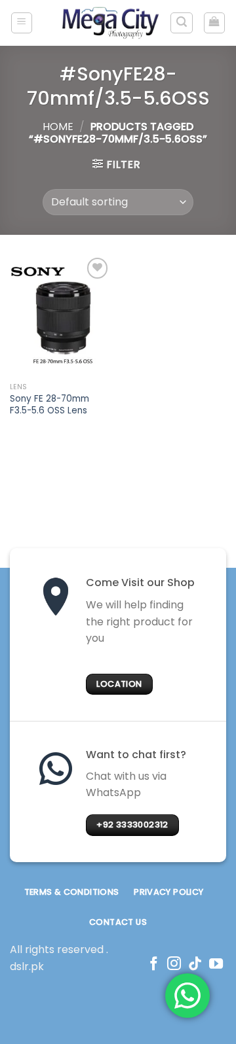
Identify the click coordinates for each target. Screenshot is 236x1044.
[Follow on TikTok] (195, 964)
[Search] (181, 22)
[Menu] (22, 22)
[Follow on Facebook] (154, 964)
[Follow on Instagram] (174, 964)
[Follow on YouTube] (216, 964)
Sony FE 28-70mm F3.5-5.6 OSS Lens (49, 404)
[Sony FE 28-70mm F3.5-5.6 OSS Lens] (60, 315)
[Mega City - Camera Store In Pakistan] (110, 23)
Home (58, 126)
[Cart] (215, 22)
